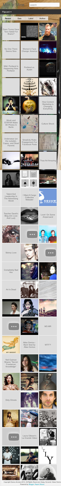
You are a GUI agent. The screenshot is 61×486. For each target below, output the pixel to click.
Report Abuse (39, 484)
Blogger (31, 484)
